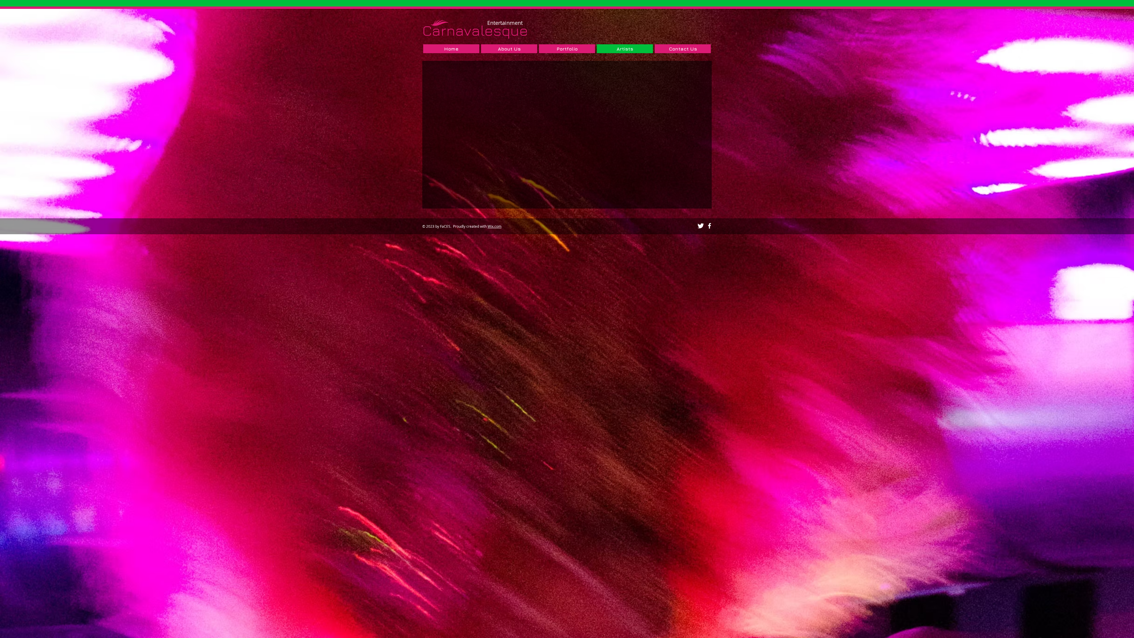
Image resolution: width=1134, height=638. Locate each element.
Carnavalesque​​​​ (475, 30)
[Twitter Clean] (700, 226)
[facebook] (709, 226)
